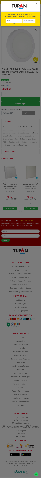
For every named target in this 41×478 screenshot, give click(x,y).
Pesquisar (29, 21)
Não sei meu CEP (10, 24)
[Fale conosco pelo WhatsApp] (36, 474)
